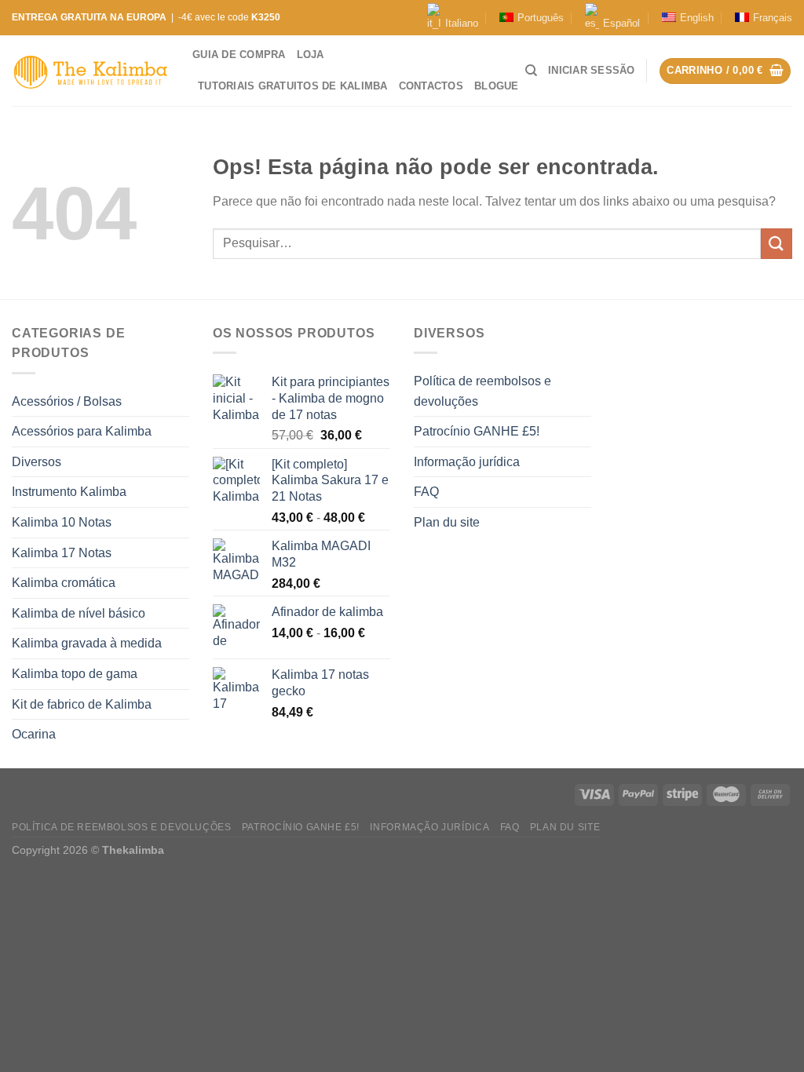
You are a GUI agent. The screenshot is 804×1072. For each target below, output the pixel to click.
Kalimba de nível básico (78, 613)
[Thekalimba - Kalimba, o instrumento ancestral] (90, 71)
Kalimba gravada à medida (87, 643)
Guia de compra (239, 54)
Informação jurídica (467, 462)
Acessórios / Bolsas (67, 401)
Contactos (431, 86)
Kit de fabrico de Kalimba (82, 704)
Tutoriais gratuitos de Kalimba (293, 86)
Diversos (36, 462)
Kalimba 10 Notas (61, 522)
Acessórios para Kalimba (82, 431)
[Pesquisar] (531, 71)
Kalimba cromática (63, 582)
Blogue (496, 86)
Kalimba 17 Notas (61, 553)
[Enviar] (776, 243)
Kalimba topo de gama (74, 673)
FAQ (426, 491)
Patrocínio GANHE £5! (476, 431)
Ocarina (34, 734)
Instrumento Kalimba (69, 491)
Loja (310, 54)
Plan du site (447, 522)
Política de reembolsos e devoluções (482, 391)
